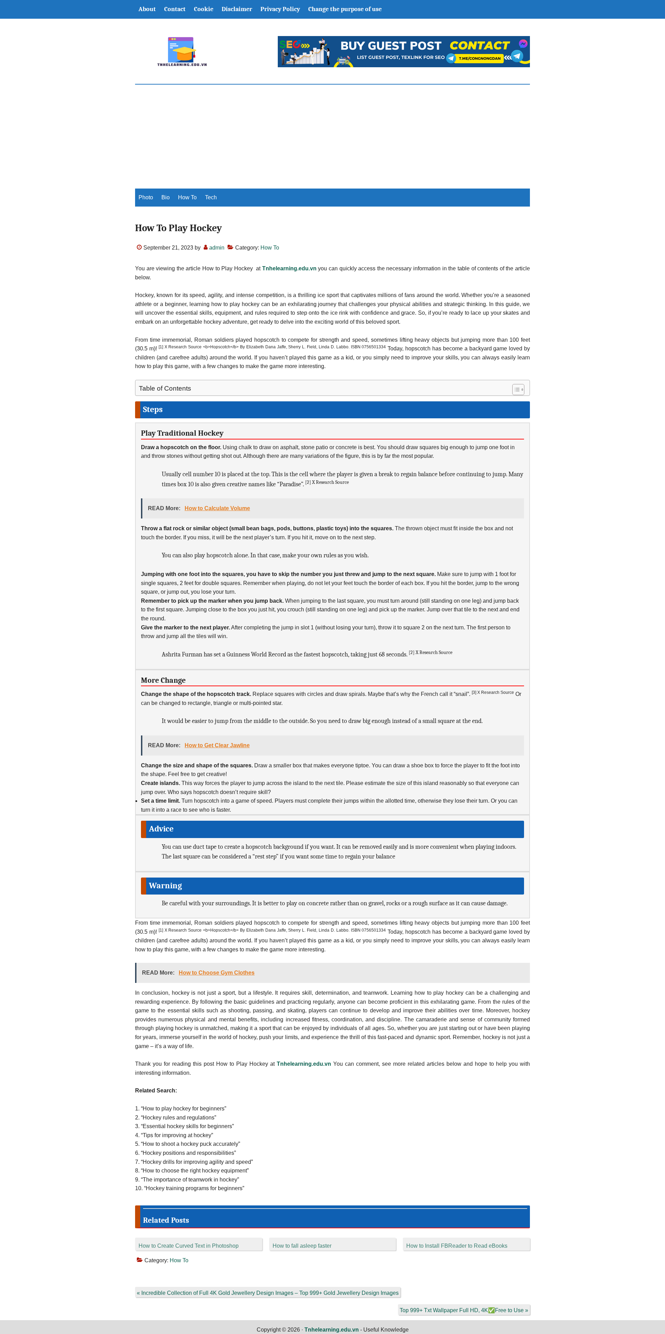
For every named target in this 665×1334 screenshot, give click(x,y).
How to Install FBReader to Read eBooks (456, 1246)
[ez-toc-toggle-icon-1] (515, 389)
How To (269, 248)
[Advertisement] (332, 136)
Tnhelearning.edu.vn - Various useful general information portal (182, 51)
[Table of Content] (518, 389)
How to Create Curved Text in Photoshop (189, 1246)
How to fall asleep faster (302, 1246)
